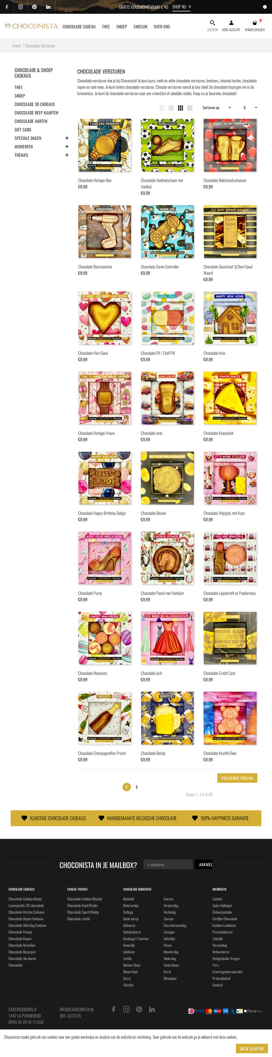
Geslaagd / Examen (135, 938)
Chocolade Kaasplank (218, 433)
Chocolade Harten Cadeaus (26, 912)
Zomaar (169, 918)
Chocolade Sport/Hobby (83, 912)
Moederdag (171, 951)
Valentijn (169, 938)
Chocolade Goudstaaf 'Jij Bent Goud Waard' (228, 269)
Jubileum (129, 951)
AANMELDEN (209, 864)
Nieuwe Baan (131, 965)
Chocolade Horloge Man (95, 180)
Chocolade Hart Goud (93, 353)
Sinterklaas (171, 965)
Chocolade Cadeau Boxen (25, 898)
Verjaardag (171, 905)
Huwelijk (129, 945)
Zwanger (169, 932)
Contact (217, 985)
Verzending (219, 945)
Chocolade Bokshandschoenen (224, 180)
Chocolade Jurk (151, 673)
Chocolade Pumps (20, 932)
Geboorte (129, 925)
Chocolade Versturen (22, 958)
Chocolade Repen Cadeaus (25, 918)
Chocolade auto (151, 433)
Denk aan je (131, 918)
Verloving (170, 912)
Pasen (168, 945)
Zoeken (217, 898)
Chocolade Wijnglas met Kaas (224, 513)
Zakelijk (217, 938)
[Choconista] (31, 25)
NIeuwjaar (170, 978)
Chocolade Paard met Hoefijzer (162, 593)
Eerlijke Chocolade (224, 918)
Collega (128, 912)
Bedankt (128, 898)
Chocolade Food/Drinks (82, 905)
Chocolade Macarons (92, 673)
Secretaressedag (175, 925)
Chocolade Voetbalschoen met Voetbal (162, 183)
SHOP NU (179, 6)
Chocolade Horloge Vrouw (96, 433)
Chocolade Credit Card (219, 673)
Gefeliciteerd (132, 932)
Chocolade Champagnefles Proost (102, 753)
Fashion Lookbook (224, 925)
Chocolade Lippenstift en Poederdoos (229, 593)
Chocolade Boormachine (95, 266)
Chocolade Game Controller (160, 266)
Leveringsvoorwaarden (227, 971)
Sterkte (128, 985)
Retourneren (220, 951)
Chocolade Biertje (153, 753)
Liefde (127, 958)
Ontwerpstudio (222, 912)
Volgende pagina (237, 778)
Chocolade (15, 965)
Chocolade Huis (214, 353)
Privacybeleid (221, 978)
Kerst (167, 971)
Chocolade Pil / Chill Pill (158, 353)
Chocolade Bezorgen (22, 951)
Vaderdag (170, 958)
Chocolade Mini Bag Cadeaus (27, 925)
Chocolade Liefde (78, 918)
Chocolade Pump (90, 593)
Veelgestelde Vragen (226, 958)
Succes (168, 898)
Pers (215, 965)
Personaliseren (222, 932)
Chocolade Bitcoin (153, 513)
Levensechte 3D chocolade (26, 905)
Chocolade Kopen (19, 938)
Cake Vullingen (222, 905)
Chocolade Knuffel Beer (220, 753)
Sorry (127, 978)
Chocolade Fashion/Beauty (84, 898)
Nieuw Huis (130, 971)
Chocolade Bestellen (21, 945)
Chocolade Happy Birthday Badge (102, 513)
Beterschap (130, 905)
